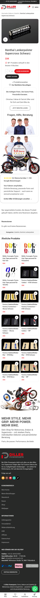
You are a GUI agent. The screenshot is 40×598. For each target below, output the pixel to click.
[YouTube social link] (10, 477)
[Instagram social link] (6, 477)
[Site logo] (9, 7)
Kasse (4, 501)
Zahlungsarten (6, 520)
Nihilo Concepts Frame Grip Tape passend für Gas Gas (10, 258)
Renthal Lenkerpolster (27, 232)
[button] (16, 245)
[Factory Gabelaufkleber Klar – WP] (29, 367)
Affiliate (4, 535)
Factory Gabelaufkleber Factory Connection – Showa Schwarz (10, 306)
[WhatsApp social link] (14, 477)
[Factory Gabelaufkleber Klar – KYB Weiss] (10, 367)
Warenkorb (5, 497)
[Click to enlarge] (5, 39)
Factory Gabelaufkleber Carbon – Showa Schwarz (10, 331)
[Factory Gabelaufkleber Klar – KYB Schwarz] (29, 345)
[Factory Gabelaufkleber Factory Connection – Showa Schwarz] (10, 296)
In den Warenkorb (22, 71)
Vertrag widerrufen (10, 572)
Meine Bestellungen (8, 494)
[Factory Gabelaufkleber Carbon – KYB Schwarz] (29, 272)
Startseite (5, 13)
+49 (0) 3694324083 (11, 1)
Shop (3, 505)
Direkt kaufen (12, 76)
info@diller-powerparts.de (14, 558)
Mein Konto (5, 490)
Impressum (5, 542)
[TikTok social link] (17, 477)
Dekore (11, 13)
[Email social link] (3, 477)
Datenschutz (6, 539)
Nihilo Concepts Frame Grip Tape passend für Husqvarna (29, 258)
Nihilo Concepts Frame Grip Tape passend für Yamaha (10, 282)
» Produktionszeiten (20, 82)
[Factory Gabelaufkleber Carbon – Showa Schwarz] (10, 321)
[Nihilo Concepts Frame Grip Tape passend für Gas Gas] (10, 248)
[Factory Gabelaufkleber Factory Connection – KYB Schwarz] (29, 296)
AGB (3, 531)
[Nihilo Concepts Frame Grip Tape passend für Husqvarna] (29, 248)
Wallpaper (5, 508)
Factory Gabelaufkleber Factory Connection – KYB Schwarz (29, 306)
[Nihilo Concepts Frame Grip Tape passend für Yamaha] (10, 272)
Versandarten (6, 524)
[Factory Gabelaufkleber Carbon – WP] (29, 321)
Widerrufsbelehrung (8, 527)
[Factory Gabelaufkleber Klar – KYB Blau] (10, 345)
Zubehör (16, 13)
